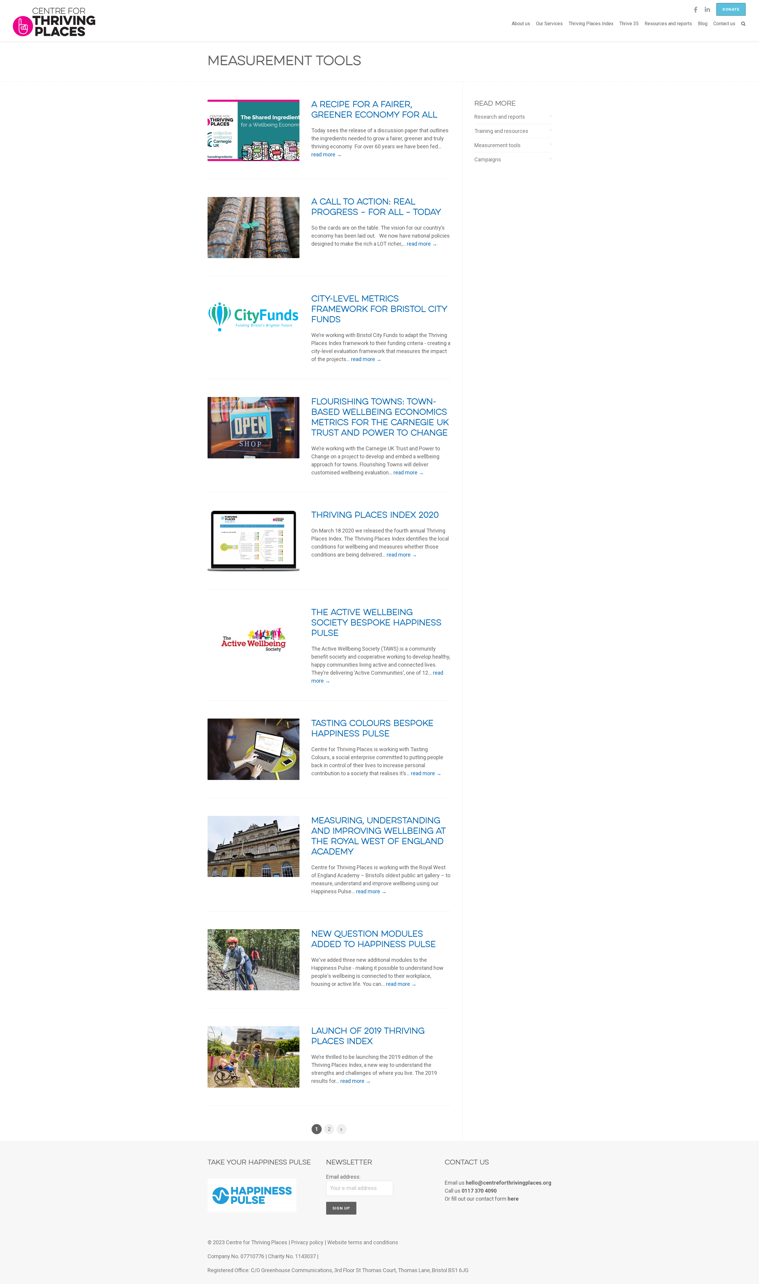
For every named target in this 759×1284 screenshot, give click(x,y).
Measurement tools (497, 145)
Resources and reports (668, 23)
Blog (702, 23)
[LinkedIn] (707, 12)
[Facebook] (695, 12)
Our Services (549, 23)
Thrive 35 (629, 23)
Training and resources (501, 131)
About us (521, 23)
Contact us (724, 23)
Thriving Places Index (591, 23)
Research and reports (499, 117)
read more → (326, 154)
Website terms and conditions (362, 1242)
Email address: (343, 1177)
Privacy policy (307, 1242)
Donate (731, 9)
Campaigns (487, 159)
